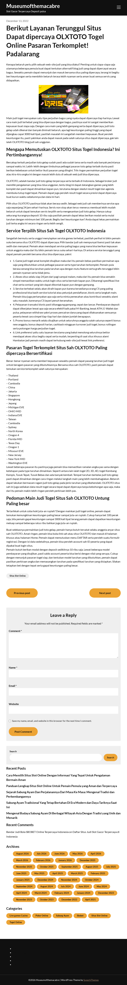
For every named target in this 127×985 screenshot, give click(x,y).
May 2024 (102, 886)
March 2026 (22, 860)
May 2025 (39, 873)
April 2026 (96, 853)
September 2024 (24, 886)
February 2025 (98, 873)
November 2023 (24, 899)
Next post (105, 592)
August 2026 (22, 853)
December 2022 (69, 899)
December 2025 (87, 860)
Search (13, 751)
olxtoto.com (20, 964)
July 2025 (111, 866)
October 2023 (47, 899)
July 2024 (66, 886)
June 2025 (21, 873)
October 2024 (92, 879)
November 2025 (24, 866)
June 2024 (84, 886)
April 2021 (90, 899)
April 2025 (57, 873)
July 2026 (41, 853)
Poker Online (42, 915)
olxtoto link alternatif (25, 960)
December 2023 (106, 893)
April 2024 (21, 893)
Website (14, 703)
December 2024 (45, 879)
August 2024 (46, 886)
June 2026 (59, 853)
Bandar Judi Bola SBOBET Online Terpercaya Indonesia (37, 831)
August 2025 (92, 866)
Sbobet (80, 915)
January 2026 (65, 860)
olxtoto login (20, 952)
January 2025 (23, 879)
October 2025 (47, 866)
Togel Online (16, 922)
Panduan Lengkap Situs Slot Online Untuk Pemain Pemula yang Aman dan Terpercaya (61, 786)
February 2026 (43, 860)
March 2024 (41, 893)
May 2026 (78, 853)
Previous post (22, 592)
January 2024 (83, 893)
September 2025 (70, 866)
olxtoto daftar (21, 956)
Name (13, 667)
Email (13, 685)
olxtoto (17, 948)
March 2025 (77, 873)
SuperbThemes (91, 980)
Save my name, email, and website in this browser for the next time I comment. (52, 720)
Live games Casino (19, 915)
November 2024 (69, 879)
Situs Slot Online (18, 575)
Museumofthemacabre (33, 6)
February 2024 (62, 893)
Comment (15, 630)
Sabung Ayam (62, 915)
